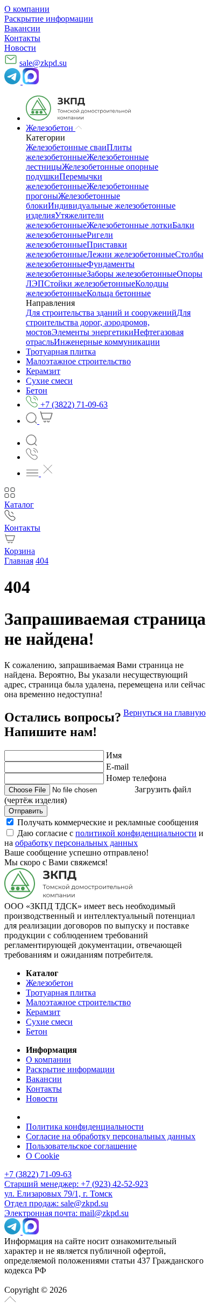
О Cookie (42, 1155)
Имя (114, 755)
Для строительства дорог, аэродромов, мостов (108, 322)
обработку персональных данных (76, 842)
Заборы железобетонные (132, 273)
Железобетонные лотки (129, 225)
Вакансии (22, 28)
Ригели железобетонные (69, 239)
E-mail (117, 766)
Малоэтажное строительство (78, 1002)
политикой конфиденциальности (136, 833)
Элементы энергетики (93, 332)
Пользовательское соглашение (81, 1146)
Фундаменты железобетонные (80, 268)
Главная (18, 560)
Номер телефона (136, 778)
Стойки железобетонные (89, 283)
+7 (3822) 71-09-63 (38, 1174)
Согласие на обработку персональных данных (110, 1136)
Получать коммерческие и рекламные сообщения (107, 822)
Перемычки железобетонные (64, 181)
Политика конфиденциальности (85, 1126)
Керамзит (43, 1012)
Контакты (22, 38)
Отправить (26, 811)
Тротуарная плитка (61, 992)
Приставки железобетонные (76, 249)
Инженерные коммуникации (107, 341)
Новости (20, 47)
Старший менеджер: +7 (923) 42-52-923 (76, 1183)
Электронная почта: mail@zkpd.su (66, 1213)
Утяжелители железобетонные (65, 220)
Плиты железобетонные (79, 152)
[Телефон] (32, 457)
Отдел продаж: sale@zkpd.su (56, 1203)
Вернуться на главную (164, 712)
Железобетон (49, 982)
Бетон (36, 1031)
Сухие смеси (49, 1021)
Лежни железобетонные (131, 254)
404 (42, 560)
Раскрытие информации (48, 18)
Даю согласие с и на (104, 838)
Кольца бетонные (119, 293)
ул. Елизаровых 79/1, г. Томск (58, 1193)
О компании (27, 9)
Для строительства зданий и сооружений (101, 312)
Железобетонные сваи (66, 147)
